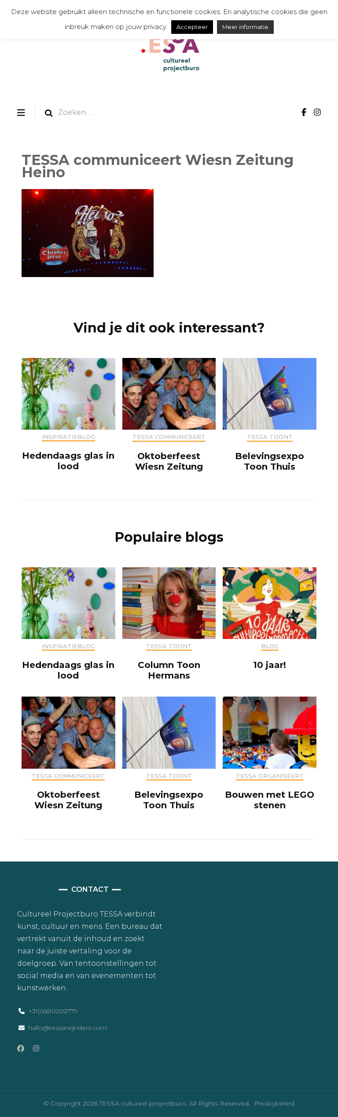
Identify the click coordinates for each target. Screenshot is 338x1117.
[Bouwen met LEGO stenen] (269, 766)
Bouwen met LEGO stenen (269, 799)
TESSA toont (270, 437)
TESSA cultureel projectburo (142, 1103)
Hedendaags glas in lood (68, 460)
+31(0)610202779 (53, 1011)
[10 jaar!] (269, 636)
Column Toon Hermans (169, 670)
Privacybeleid (274, 1103)
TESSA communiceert (169, 437)
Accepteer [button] (192, 26)
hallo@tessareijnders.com (67, 1028)
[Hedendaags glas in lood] (68, 427)
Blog (270, 646)
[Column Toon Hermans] (169, 636)
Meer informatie (245, 26)
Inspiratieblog (68, 437)
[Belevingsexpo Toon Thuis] (269, 427)
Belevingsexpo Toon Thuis (269, 461)
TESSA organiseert (270, 776)
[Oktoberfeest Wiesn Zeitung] (169, 427)
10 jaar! (269, 665)
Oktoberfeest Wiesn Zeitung (169, 461)
